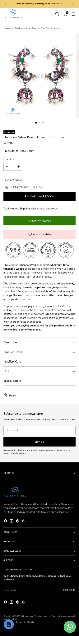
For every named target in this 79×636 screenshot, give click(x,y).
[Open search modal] (57, 14)
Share (12, 395)
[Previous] (6, 4)
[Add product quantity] (18, 167)
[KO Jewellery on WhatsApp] (24, 521)
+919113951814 (56, 3)
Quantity (8, 159)
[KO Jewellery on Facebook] (5, 521)
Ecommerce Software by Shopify (18, 622)
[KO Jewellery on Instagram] (12, 521)
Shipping (25, 208)
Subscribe (69, 590)
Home (6, 28)
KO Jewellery (27, 616)
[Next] (73, 4)
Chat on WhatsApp (39, 220)
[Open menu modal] (73, 14)
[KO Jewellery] (13, 14)
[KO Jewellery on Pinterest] (18, 521)
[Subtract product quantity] (7, 167)
